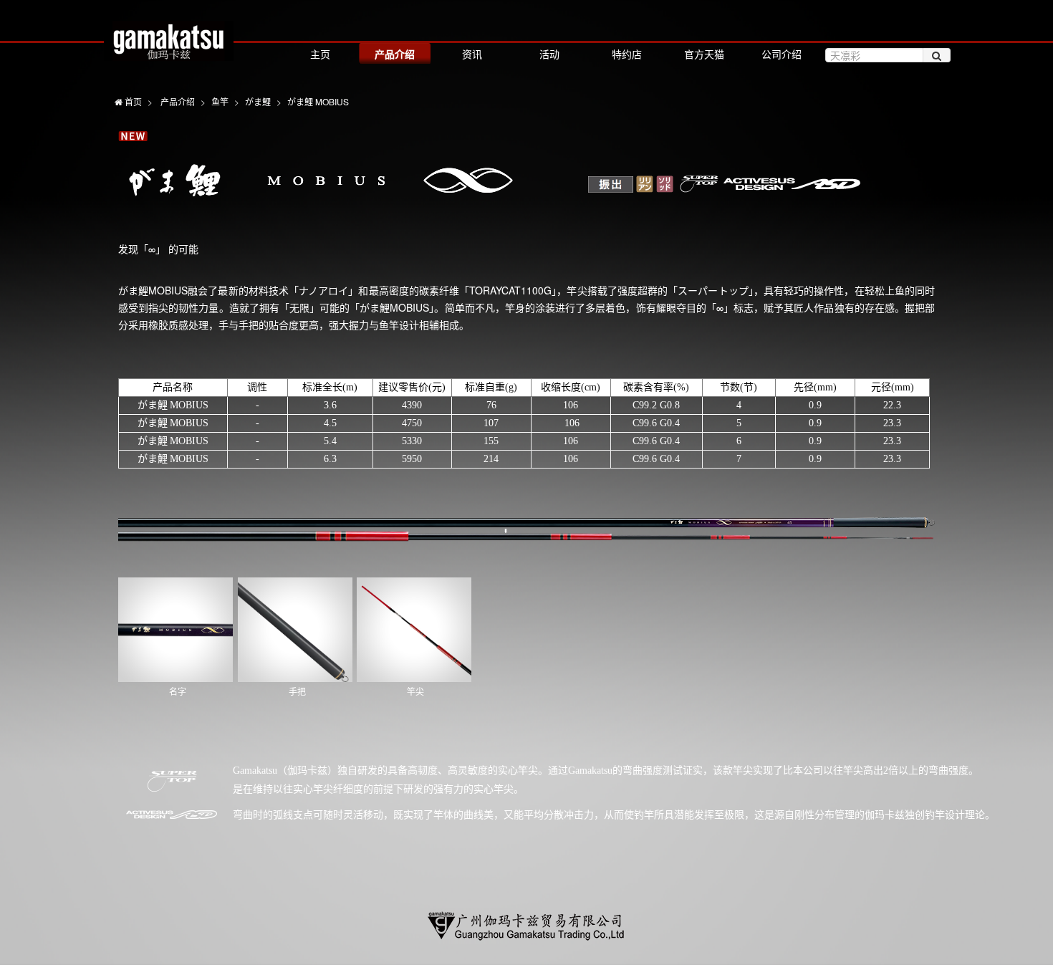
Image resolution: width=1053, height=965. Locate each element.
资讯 (472, 54)
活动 (549, 54)
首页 (132, 101)
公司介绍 (781, 54)
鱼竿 (220, 101)
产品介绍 (395, 54)
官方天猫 (704, 54)
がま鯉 (258, 101)
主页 (320, 54)
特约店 (627, 54)
